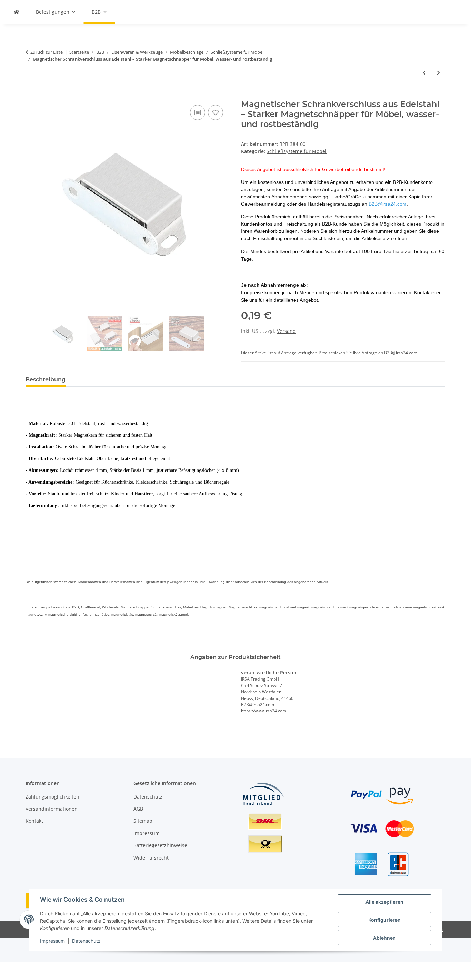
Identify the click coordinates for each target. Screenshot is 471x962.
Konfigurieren (384, 920)
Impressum (52, 941)
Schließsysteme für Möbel (297, 151)
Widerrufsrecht (151, 857)
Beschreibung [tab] (46, 379)
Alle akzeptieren (384, 902)
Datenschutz (86, 941)
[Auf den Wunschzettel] (215, 112)
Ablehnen (384, 938)
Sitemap (142, 820)
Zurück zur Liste (46, 52)
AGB (138, 808)
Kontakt (34, 820)
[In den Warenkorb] (31, 95)
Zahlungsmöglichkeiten (52, 796)
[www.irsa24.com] (17, 12)
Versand (286, 331)
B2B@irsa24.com (388, 204)
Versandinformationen (52, 808)
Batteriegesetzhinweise (160, 845)
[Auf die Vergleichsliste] (197, 112)
